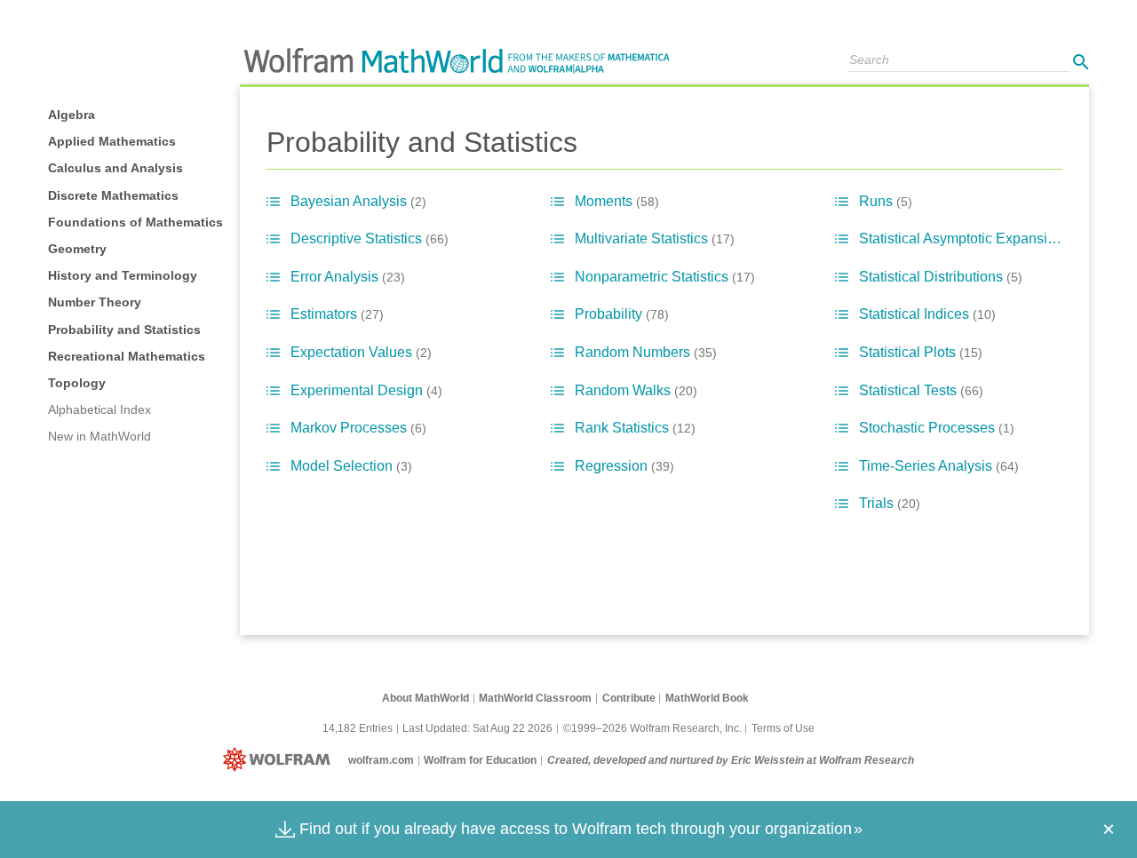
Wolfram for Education (480, 760)
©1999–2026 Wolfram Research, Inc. (652, 728)
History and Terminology (122, 275)
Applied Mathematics (112, 141)
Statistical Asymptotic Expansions (974, 238)
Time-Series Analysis (939, 465)
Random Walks (636, 390)
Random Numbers (646, 352)
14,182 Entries (357, 728)
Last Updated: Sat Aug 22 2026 (477, 728)
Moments (617, 201)
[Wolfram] (280, 760)
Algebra (71, 114)
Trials (889, 503)
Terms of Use (783, 728)
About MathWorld (425, 698)
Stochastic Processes (936, 427)
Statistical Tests (921, 390)
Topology (77, 383)
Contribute (629, 698)
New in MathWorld (99, 436)
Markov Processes (358, 427)
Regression (624, 465)
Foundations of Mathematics (135, 222)
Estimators (337, 314)
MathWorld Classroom (535, 698)
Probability (622, 314)
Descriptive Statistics (369, 238)
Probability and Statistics (124, 329)
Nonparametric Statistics (665, 276)
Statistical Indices (927, 314)
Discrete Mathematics (113, 195)
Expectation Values (361, 352)
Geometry (77, 249)
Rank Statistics (635, 427)
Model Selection (351, 465)
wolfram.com (381, 760)
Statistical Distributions (940, 276)
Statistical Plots (920, 352)
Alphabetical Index (99, 409)
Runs (885, 201)
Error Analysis (347, 276)
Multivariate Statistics (655, 238)
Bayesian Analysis (358, 201)
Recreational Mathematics (126, 356)
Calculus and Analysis (115, 168)
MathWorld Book (707, 698)
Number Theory (94, 302)
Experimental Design (366, 390)
